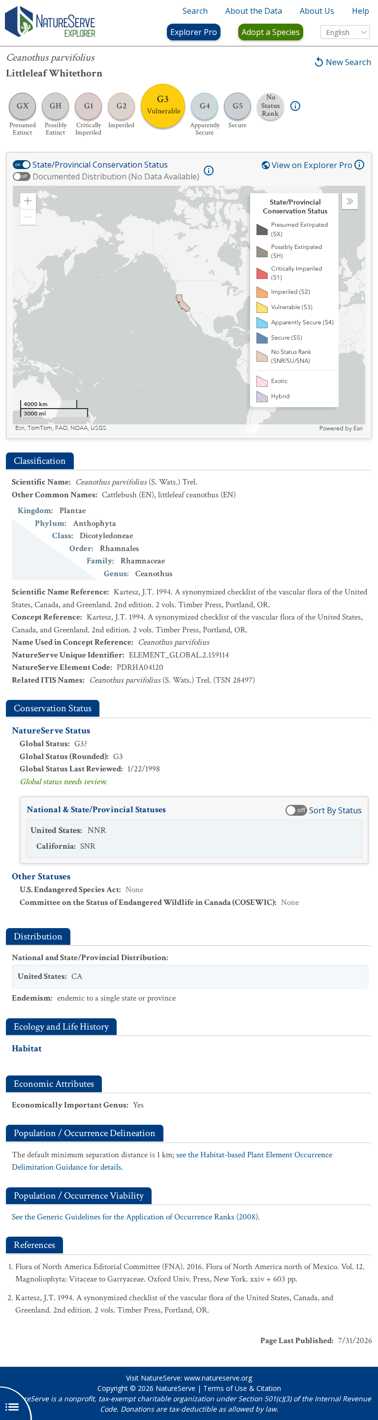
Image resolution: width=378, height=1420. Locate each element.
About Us (317, 10)
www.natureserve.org (218, 1378)
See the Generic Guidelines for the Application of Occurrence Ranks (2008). (136, 1217)
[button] (28, 201)
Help (360, 10)
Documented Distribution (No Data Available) (115, 176)
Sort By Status (335, 810)
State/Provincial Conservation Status (100, 164)
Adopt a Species (271, 32)
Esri (358, 428)
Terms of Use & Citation (242, 1388)
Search (195, 10)
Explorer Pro (193, 32)
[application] (189, 309)
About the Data (253, 10)
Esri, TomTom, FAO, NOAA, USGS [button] (60, 428)
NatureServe (175, 1388)
